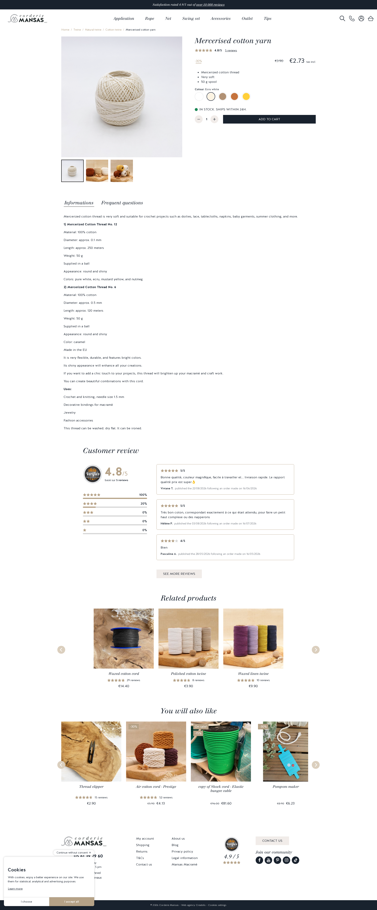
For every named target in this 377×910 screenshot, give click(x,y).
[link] (352, 18)
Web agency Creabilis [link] (193, 905)
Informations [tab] (78, 203)
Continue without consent (72, 852)
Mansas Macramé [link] (184, 864)
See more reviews (179, 574)
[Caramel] (234, 96)
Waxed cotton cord (124, 674)
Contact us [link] (144, 864)
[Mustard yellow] (246, 96)
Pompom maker (286, 786)
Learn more (15, 888)
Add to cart (269, 119)
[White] (199, 96)
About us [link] (178, 838)
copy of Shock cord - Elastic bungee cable (220, 788)
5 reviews (231, 50)
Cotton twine (113, 29)
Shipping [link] (142, 845)
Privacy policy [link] (182, 851)
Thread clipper (91, 786)
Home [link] (65, 29)
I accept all (71, 901)
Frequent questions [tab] (122, 203)
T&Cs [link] (140, 858)
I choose (26, 901)
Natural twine (93, 29)
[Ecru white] (211, 96)
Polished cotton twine (188, 674)
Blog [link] (175, 845)
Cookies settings (217, 905)
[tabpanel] (188, 322)
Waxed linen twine (253, 674)
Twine (77, 29)
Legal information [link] (185, 858)
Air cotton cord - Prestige (156, 786)
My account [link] (145, 838)
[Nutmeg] (222, 96)
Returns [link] (141, 851)
